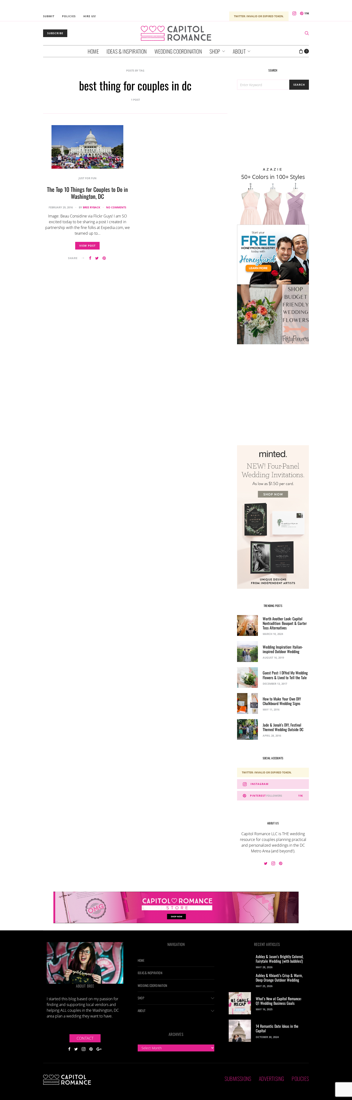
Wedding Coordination (178, 51)
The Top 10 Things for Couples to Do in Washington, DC (87, 192)
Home (93, 51)
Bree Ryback (91, 207)
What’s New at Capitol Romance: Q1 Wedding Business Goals (278, 1001)
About (239, 51)
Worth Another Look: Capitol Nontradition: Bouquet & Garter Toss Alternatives (285, 623)
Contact (85, 1038)
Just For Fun (88, 178)
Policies (69, 16)
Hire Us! (89, 16)
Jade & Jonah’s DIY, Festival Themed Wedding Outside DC (283, 727)
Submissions (238, 1078)
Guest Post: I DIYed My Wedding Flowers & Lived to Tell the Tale (285, 675)
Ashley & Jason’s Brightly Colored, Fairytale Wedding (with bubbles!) (279, 959)
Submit (48, 16)
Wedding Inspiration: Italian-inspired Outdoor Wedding (283, 649)
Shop (215, 51)
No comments (116, 207)
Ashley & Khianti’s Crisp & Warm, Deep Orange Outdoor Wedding (279, 977)
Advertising (271, 1078)
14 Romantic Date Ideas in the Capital (277, 1028)
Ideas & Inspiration (127, 51)
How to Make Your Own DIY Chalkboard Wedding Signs (282, 701)
